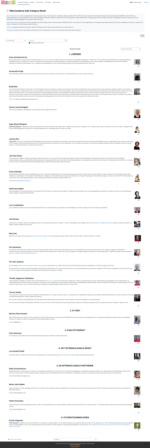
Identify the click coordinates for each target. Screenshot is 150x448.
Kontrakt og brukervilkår (75, 444)
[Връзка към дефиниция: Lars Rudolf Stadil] (139, 360)
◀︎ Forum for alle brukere (14, 439)
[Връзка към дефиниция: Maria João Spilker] (139, 396)
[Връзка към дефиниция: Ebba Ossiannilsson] (139, 379)
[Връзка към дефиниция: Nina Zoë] (139, 242)
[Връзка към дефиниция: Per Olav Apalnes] (139, 273)
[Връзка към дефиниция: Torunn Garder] (139, 305)
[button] (136, 2)
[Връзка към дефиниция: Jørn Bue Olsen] (139, 167)
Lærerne (9, 27)
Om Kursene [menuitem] (39, 2)
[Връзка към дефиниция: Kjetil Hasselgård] (139, 200)
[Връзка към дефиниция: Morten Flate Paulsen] (139, 325)
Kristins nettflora (92, 424)
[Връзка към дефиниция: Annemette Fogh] (139, 82)
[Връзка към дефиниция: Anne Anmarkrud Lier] (139, 66)
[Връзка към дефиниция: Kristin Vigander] (139, 430)
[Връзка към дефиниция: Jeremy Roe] (139, 151)
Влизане (146, 2)
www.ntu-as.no (45, 59)
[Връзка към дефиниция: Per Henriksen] (139, 257)
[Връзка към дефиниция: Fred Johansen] (139, 343)
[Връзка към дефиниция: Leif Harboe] (139, 228)
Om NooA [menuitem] (48, 2)
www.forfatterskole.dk (65, 355)
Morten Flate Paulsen (13, 16)
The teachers (10, 30)
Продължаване (75, 446)
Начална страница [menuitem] (23, 2)
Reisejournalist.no (32, 253)
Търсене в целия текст (37, 43)
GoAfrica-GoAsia (20, 253)
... (142, 35)
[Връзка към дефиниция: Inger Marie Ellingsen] (139, 134)
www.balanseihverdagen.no (23, 180)
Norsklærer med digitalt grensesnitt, (102, 223)
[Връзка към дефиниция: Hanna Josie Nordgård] (139, 119)
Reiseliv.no (12, 253)
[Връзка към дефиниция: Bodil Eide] (139, 102)
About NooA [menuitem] (56, 2)
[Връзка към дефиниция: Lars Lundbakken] (139, 214)
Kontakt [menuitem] (32, 2)
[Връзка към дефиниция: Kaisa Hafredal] (139, 184)
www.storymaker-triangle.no (40, 236)
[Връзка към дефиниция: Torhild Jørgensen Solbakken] (139, 287)
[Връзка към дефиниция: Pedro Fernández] (139, 412)
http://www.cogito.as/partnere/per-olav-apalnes (32, 265)
